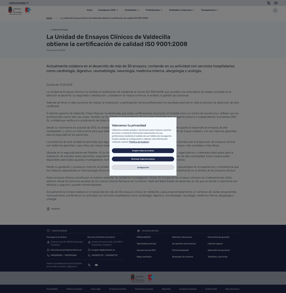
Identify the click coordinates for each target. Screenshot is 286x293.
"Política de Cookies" (139, 142)
